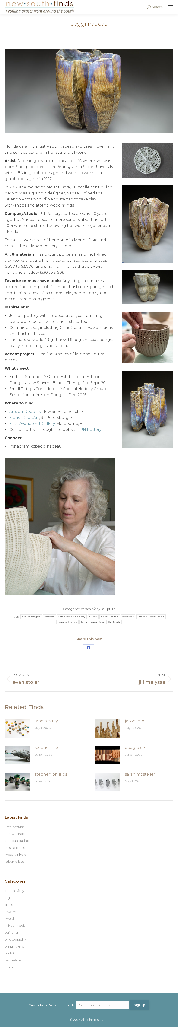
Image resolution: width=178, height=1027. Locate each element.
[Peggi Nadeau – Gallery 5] (147, 409)
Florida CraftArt (24, 417)
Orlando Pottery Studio (151, 616)
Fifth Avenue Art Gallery (32, 423)
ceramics (49, 616)
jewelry (10, 911)
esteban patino (17, 841)
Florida (93, 616)
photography (15, 939)
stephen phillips (51, 774)
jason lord (134, 721)
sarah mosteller (140, 774)
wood (9, 967)
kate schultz (14, 827)
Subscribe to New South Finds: (52, 1005)
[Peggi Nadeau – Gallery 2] (147, 160)
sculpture (108, 609)
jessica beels (15, 848)
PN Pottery (90, 429)
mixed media (15, 925)
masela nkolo (15, 854)
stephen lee (46, 747)
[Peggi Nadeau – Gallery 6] (147, 337)
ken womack (15, 834)
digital (9, 898)
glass (9, 905)
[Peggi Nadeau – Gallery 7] (147, 224)
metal (9, 918)
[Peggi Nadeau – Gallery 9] (60, 526)
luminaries (128, 616)
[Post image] (17, 728)
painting (11, 932)
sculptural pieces (67, 622)
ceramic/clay (90, 609)
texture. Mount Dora (92, 622)
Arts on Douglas (25, 411)
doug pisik (135, 747)
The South (114, 622)
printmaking (14, 946)
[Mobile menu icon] (170, 7)
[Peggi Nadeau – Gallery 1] (147, 287)
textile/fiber (13, 960)
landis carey (46, 721)
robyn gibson (15, 861)
